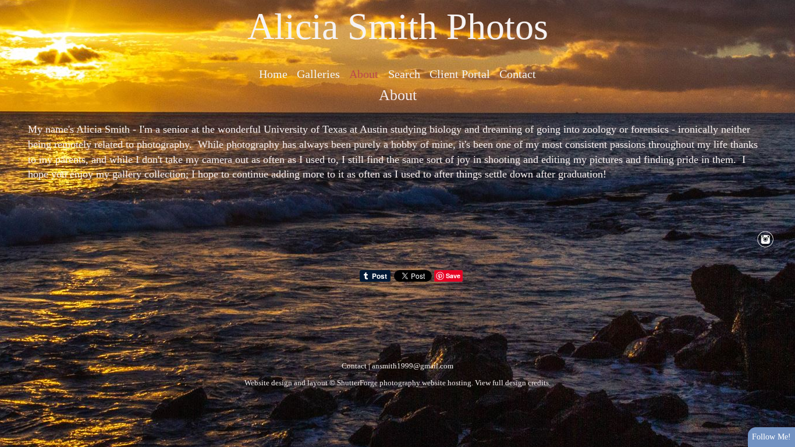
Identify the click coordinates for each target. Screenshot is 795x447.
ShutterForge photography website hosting (404, 382)
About (363, 74)
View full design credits (512, 382)
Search (404, 74)
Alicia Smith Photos (397, 26)
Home (273, 74)
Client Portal (460, 74)
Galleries (318, 74)
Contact (517, 74)
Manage (779, 6)
